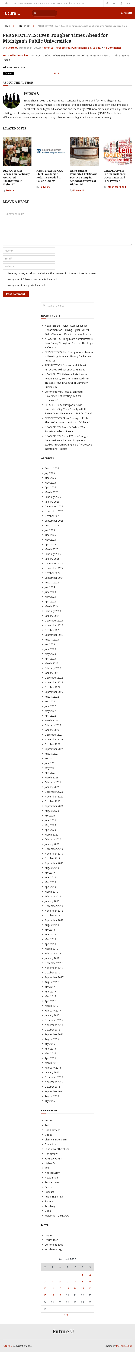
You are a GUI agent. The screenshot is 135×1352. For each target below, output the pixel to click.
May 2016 (50, 1053)
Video (48, 1210)
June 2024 (50, 592)
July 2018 (50, 929)
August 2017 (52, 982)
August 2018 (52, 925)
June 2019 (50, 877)
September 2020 (54, 806)
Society (96, 47)
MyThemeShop (124, 1345)
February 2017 (53, 1010)
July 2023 (50, 644)
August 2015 (52, 1096)
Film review (51, 1153)
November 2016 (54, 1024)
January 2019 (52, 901)
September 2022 (54, 692)
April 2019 (50, 887)
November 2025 (54, 511)
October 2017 (52, 972)
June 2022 (50, 706)
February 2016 (53, 1067)
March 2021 (51, 777)
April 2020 (50, 829)
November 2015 (54, 1082)
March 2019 (51, 891)
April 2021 (50, 772)
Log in (48, 1235)
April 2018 (50, 944)
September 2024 (54, 577)
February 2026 (53, 497)
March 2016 (51, 1063)
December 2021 (54, 734)
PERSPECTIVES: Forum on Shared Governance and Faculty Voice (115, 176)
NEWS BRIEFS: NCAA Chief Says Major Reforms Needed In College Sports (49, 176)
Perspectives (62, 47)
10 (45, 1288)
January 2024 (52, 615)
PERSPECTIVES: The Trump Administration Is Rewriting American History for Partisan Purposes (69, 356)
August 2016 (52, 1039)
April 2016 (50, 1058)
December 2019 (54, 848)
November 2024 (54, 568)
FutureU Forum (53, 1158)
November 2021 (54, 739)
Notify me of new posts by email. (26, 285)
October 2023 (52, 630)
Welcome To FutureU (57, 1215)
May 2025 (50, 539)
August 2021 (52, 753)
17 (45, 1295)
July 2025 (50, 530)
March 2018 (51, 948)
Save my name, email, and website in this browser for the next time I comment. (52, 273)
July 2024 (50, 587)
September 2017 (54, 977)
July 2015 (50, 1101)
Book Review (52, 1130)
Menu (125, 13)
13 (67, 1288)
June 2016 (50, 1048)
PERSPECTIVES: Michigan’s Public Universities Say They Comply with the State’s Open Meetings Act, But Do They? (68, 409)
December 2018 (54, 906)
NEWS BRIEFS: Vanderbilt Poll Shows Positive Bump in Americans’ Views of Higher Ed (83, 177)
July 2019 (50, 872)
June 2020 (50, 820)
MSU (47, 1168)
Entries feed (51, 1240)
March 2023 (51, 663)
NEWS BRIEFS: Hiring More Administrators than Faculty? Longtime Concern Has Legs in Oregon (69, 343)
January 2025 (52, 558)
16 (90, 1288)
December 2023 (54, 620)
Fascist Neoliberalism (57, 1149)
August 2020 (52, 810)
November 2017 (54, 967)
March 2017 (51, 1005)
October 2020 (52, 801)
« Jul (66, 1314)
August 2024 (52, 582)
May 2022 (50, 711)
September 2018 (54, 920)
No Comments (112, 47)
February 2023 (53, 668)
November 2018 (54, 910)
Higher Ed (24, 25)
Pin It (57, 73)
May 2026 (50, 482)
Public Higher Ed (81, 47)
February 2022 (53, 725)
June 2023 (50, 649)
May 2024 (50, 596)
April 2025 (50, 544)
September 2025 (54, 520)
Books (48, 1134)
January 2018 (52, 958)
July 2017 (50, 986)
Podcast (49, 1191)
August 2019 (52, 868)
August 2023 (52, 639)
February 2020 (53, 839)
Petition (49, 1187)
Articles (49, 1120)
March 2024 (51, 606)
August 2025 (52, 525)
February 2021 (53, 782)
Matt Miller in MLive (15, 55)
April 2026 (50, 487)
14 (75, 1288)
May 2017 (50, 996)
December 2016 (54, 1020)
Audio (48, 1125)
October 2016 (52, 1029)
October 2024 (52, 573)
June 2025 (50, 535)
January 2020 (52, 844)
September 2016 (54, 1034)
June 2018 (50, 934)
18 (52, 1295)
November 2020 (54, 796)
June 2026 (50, 477)
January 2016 (52, 1072)
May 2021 (50, 768)
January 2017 (52, 1015)
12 (60, 1288)
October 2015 (52, 1086)
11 (52, 1288)
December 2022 (54, 677)
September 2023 (54, 634)
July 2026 (50, 473)
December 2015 (54, 1077)
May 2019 (50, 882)
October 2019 (52, 858)
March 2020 (51, 834)
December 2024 (54, 563)
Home (6, 25)
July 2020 (50, 815)
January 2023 (52, 673)
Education (50, 1144)
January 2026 (52, 501)
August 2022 (52, 696)
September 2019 (54, 863)
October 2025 (52, 516)
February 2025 (53, 554)
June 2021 (50, 763)
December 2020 (54, 791)
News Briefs (52, 1177)
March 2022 (51, 720)
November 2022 (54, 682)
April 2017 (50, 1001)
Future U (11, 13)
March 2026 (51, 492)
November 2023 (54, 625)
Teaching (50, 1206)
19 (60, 1295)
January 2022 (52, 730)
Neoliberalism (52, 1172)
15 (82, 1288)
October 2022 (52, 687)
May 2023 (50, 653)
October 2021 (52, 744)
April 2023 (50, 658)
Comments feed (54, 1244)
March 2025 (51, 549)
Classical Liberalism (56, 1139)
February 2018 (53, 953)
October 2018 (52, 915)
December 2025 (54, 506)
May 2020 (50, 825)
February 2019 (53, 896)
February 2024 (53, 611)
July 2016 (50, 1043)
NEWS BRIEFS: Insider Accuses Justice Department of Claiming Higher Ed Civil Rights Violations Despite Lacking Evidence (69, 330)
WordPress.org (53, 1249)
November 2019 (54, 853)
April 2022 (50, 715)
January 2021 (52, 787)
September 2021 (54, 749)
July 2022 (50, 701)
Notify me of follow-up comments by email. (32, 279)
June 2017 (50, 991)
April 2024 (50, 601)
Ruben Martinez (116, 186)
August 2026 (52, 468)
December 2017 (54, 963)
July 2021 (50, 758)
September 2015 (54, 1091)
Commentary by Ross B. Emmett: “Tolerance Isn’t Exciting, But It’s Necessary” (64, 396)
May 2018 (50, 939)
